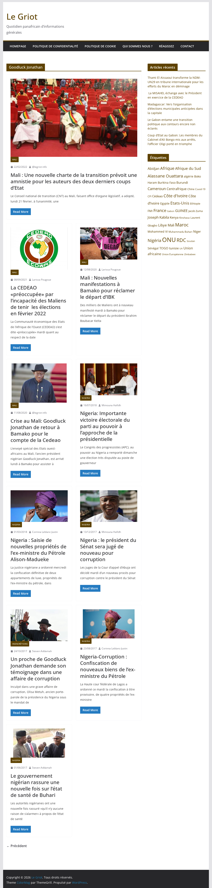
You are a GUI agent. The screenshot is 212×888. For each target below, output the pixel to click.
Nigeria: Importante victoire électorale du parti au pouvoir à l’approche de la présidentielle (105, 426)
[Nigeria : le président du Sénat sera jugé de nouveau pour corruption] (108, 506)
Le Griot (21, 16)
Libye (162, 225)
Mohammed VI (158, 231)
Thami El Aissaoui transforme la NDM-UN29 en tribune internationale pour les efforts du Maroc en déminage (176, 82)
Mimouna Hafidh (111, 405)
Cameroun (157, 188)
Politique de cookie (100, 46)
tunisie (174, 248)
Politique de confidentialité (55, 46)
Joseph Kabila (158, 217)
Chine (190, 189)
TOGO (163, 248)
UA (181, 248)
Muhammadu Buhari (180, 231)
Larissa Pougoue (41, 279)
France (159, 210)
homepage (18, 46)
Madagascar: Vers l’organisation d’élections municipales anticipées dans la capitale (175, 108)
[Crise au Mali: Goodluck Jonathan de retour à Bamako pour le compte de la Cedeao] (39, 383)
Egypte (165, 203)
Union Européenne (172, 254)
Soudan (191, 241)
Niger (197, 231)
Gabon (170, 211)
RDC (181, 240)
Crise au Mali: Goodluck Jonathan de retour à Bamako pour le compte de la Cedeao (38, 430)
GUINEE (181, 210)
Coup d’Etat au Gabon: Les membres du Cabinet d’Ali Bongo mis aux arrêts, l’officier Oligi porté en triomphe (175, 139)
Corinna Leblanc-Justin (45, 532)
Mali (14, 159)
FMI (150, 211)
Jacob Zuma (195, 211)
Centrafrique (177, 189)
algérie (188, 176)
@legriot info (39, 167)
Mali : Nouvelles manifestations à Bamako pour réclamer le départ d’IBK (107, 287)
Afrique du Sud (188, 168)
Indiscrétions (20, 643)
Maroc (182, 225)
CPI (149, 196)
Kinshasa (184, 217)
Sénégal (153, 248)
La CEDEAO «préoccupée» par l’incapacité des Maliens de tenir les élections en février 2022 (38, 300)
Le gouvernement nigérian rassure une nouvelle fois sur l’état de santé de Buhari (36, 785)
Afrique (167, 168)
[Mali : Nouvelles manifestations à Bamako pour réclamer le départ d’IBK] (108, 243)
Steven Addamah (42, 651)
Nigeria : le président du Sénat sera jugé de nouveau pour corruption (108, 550)
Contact (187, 46)
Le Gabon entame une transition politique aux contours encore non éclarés (171, 124)
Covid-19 (200, 189)
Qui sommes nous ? (137, 46)
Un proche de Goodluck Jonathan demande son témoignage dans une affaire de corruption (38, 669)
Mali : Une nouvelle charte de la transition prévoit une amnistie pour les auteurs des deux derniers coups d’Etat (74, 181)
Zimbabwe (189, 254)
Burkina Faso (167, 183)
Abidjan (153, 168)
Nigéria (154, 240)
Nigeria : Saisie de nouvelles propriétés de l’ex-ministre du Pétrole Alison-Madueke (38, 550)
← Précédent (16, 846)
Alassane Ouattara (165, 176)
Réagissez (166, 46)
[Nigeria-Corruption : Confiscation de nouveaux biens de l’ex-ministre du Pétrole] (108, 623)
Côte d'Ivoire (176, 196)
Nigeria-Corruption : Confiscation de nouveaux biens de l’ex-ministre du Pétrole (107, 666)
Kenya (174, 217)
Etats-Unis (179, 203)
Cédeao (157, 196)
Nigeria (86, 397)
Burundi (182, 182)
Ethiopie (195, 203)
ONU (169, 240)
